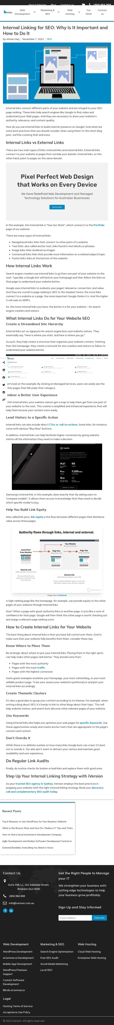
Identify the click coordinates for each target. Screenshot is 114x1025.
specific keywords (91, 722)
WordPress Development (18, 951)
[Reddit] (3, 392)
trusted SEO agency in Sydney (34, 783)
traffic (41, 667)
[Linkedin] (3, 370)
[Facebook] (3, 377)
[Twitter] (3, 384)
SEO (49, 39)
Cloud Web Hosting (89, 951)
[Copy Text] (3, 399)
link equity (37, 516)
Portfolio (99, 225)
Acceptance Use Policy (16, 1012)
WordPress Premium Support (15, 971)
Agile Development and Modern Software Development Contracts (37, 841)
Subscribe (99, 917)
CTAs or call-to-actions (62, 424)
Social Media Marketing (54, 963)
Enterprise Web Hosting (92, 957)
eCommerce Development (18, 957)
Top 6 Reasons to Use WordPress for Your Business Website (34, 821)
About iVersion (37, 4)
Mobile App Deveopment (17, 963)
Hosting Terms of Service (18, 1006)
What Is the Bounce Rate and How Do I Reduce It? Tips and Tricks (37, 828)
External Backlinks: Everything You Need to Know (27, 847)
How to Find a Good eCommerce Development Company (31, 834)
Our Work (89, 12)
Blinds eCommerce (14, 990)
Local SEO (46, 969)
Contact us (67, 4)
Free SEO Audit (49, 957)
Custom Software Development (13, 982)
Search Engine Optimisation (56, 951)
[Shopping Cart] (85, 5)
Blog (53, 4)
